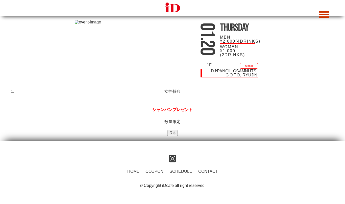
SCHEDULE (180, 171)
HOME (133, 171)
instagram (172, 158)
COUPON (154, 171)
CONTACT (208, 171)
